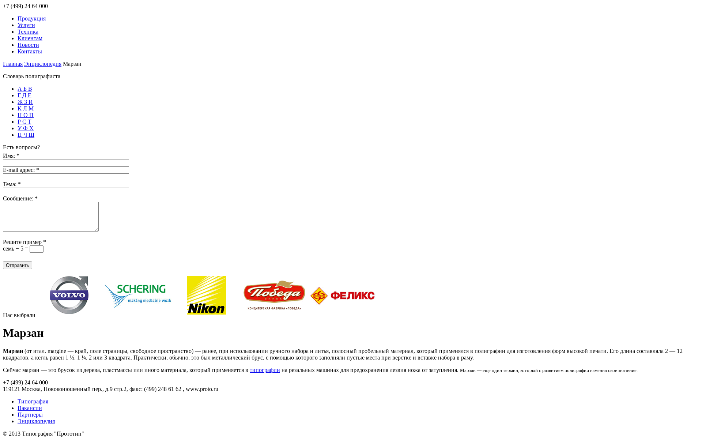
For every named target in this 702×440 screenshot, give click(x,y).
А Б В (25, 89)
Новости (28, 45)
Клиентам (30, 38)
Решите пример (24, 242)
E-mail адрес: (21, 170)
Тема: (12, 184)
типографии (265, 370)
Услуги (26, 25)
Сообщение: (20, 198)
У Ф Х (26, 128)
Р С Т (24, 122)
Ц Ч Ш (26, 135)
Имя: (11, 156)
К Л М (26, 108)
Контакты (30, 51)
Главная (13, 64)
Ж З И (25, 102)
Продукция (32, 18)
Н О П (26, 115)
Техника (28, 32)
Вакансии (30, 408)
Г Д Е (24, 95)
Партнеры (30, 414)
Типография (33, 401)
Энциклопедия (42, 64)
